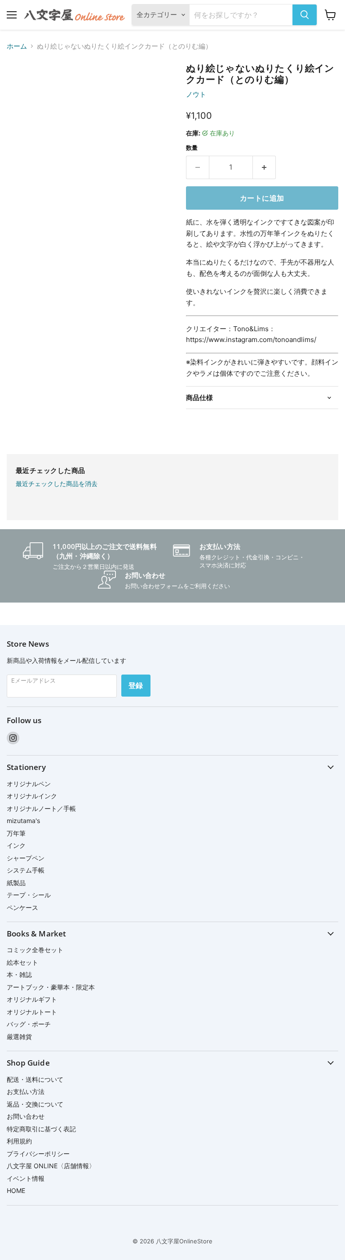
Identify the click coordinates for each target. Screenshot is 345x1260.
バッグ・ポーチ (29, 1024)
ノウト (196, 94)
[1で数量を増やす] (264, 167)
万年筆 (16, 833)
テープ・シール (29, 895)
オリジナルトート (32, 1012)
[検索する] (304, 14)
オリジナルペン (29, 784)
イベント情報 (25, 1178)
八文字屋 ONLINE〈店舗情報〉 (51, 1166)
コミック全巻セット (35, 950)
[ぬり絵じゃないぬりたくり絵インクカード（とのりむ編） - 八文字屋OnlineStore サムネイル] (20, 85)
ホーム (17, 46)
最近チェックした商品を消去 (56, 483)
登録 (135, 685)
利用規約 (19, 1141)
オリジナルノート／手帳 (41, 808)
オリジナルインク (32, 796)
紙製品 (16, 882)
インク (16, 845)
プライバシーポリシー (38, 1153)
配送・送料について (35, 1079)
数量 (192, 147)
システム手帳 (25, 870)
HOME (16, 1190)
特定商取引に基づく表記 (41, 1129)
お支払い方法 (25, 1091)
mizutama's (23, 820)
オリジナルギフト (32, 999)
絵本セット (22, 962)
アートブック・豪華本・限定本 (51, 987)
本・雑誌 (19, 974)
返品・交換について (35, 1104)
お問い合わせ (25, 1116)
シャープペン (25, 858)
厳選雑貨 (19, 1036)
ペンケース (22, 907)
